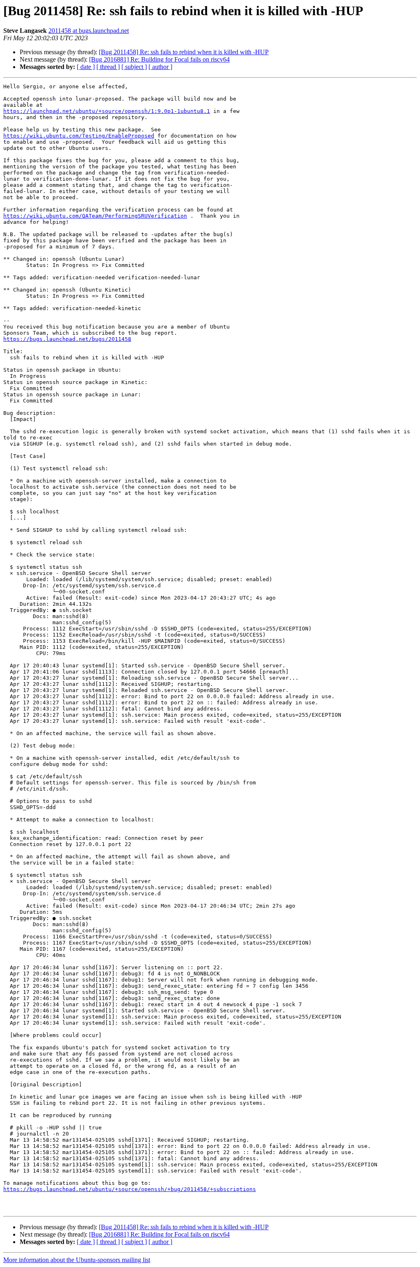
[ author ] (160, 66)
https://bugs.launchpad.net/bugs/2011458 (67, 339)
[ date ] (86, 66)
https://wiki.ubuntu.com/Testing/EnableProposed (78, 136)
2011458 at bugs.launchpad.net (88, 30)
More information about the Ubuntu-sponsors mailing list (76, 1259)
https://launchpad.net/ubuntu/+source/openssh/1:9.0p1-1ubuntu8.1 (106, 111)
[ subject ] (134, 66)
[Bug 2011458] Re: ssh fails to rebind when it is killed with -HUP (184, 51)
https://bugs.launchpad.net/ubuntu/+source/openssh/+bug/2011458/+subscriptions (129, 1189)
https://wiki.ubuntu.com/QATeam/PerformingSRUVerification (95, 216)
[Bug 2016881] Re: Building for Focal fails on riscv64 (159, 59)
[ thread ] (108, 66)
